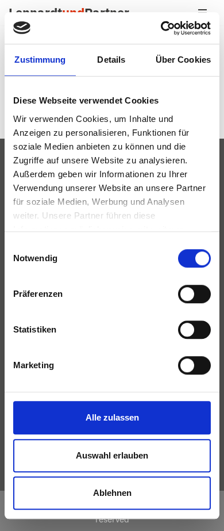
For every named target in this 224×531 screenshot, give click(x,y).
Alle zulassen (112, 417)
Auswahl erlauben (112, 455)
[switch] (194, 294)
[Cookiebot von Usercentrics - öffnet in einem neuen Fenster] (161, 28)
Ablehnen (112, 493)
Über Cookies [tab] (183, 59)
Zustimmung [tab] (39, 59)
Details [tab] (111, 59)
